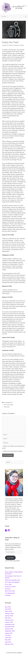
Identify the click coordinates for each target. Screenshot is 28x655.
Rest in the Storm (10, 591)
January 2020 (9, 615)
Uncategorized (8, 402)
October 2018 (9, 629)
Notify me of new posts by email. (12, 451)
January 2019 (9, 622)
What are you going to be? (12, 580)
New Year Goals (8, 404)
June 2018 (8, 637)
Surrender (8, 595)
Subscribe (10, 558)
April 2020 (8, 609)
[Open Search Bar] (26, 16)
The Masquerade (10, 593)
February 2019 (9, 620)
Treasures (7, 407)
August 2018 (8, 633)
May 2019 (8, 618)
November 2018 (9, 626)
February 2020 (9, 613)
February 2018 (9, 644)
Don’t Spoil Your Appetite (12, 582)
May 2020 (8, 607)
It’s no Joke (8, 584)
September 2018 (10, 631)
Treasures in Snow (10, 586)
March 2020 (8, 611)
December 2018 (9, 624)
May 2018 (8, 639)
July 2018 (7, 635)
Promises (7, 589)
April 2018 (8, 642)
